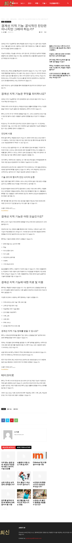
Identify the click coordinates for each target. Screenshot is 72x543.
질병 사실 (9, 409)
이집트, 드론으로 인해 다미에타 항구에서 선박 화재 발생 (59, 55)
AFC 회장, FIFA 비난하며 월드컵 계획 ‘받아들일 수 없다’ (59, 61)
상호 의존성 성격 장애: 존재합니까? (8, 483)
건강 (29, 3)
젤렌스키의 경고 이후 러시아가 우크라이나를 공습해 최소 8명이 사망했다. (60, 48)
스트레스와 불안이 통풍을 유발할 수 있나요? (39, 502)
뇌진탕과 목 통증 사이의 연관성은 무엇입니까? (39, 484)
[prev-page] (2, 508)
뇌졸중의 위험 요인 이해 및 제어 (23, 463)
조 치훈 (16, 432)
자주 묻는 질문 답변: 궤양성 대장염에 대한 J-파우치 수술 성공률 (7, 465)
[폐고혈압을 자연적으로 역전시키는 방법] (24, 494)
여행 (36, 3)
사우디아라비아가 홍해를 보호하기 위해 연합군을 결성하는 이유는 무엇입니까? (59, 75)
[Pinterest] (12, 420)
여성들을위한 (54, 3)
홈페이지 (15, 3)
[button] (68, 3)
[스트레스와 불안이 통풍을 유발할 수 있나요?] (40, 494)
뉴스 (22, 3)
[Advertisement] (36, 25)
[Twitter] (7, 420)
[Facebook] (3, 420)
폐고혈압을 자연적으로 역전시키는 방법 (23, 502)
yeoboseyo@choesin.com (34, 538)
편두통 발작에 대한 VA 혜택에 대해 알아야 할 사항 (7, 502)
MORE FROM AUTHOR (23, 447)
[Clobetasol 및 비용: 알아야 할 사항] (40, 456)
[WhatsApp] (16, 420)
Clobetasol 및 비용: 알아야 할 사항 (40, 463)
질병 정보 (16, 409)
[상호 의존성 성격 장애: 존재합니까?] (8, 476)
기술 (43, 3)
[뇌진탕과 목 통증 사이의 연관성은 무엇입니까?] (40, 476)
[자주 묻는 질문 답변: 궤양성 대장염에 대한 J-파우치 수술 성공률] (8, 456)
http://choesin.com (19, 434)
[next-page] (5, 508)
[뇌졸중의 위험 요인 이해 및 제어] (24, 456)
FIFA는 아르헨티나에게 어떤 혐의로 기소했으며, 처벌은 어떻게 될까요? (59, 67)
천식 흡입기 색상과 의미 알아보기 (23, 483)
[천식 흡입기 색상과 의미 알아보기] (24, 476)
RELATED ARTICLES (8, 447)
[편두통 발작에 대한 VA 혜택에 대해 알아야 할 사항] (8, 494)
